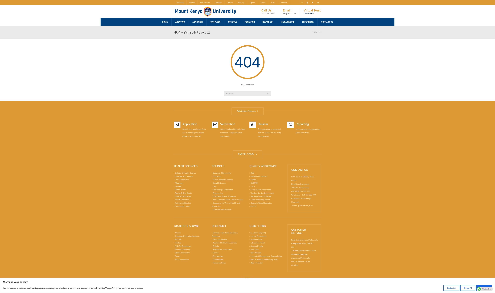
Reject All (468, 288)
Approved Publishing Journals (225, 243)
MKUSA (178, 239)
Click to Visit (309, 14)
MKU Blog (254, 249)
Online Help (311, 251)
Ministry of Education (258, 176)
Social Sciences (219, 183)
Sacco (263, 3)
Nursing (178, 186)
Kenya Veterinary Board (260, 200)
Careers (218, 3)
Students (180, 3)
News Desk (267, 22)
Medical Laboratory (183, 196)
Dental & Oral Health (183, 193)
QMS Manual (255, 253)
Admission (197, 22)
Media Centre (287, 22)
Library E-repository (258, 236)
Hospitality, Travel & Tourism (224, 196)
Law (214, 186)
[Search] (268, 93)
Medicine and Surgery (184, 176)
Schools (232, 22)
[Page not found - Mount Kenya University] (205, 12)
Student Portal (256, 239)
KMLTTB (254, 183)
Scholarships (218, 256)
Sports (177, 256)
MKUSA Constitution (183, 246)
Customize (451, 288)
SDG (273, 3)
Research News (219, 263)
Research (250, 22)
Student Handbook (182, 249)
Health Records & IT (183, 200)
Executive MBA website (222, 210)
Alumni (192, 3)
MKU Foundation (182, 259)
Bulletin (216, 246)
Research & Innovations (222, 249)
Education (217, 176)
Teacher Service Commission (262, 193)
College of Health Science (185, 173)
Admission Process (247, 111)
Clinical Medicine (182, 180)
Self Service (205, 3)
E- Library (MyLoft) (258, 233)
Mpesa (252, 3)
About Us (180, 22)
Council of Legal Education (261, 203)
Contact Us (327, 22)
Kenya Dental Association (260, 190)
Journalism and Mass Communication (228, 200)
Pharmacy (179, 183)
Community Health (182, 206)
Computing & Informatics (223, 190)
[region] (247, 285)
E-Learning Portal (257, 243)
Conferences (218, 259)
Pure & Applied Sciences (223, 180)
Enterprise (308, 22)
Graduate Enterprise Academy (187, 236)
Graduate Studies (220, 239)
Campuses (215, 22)
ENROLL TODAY (247, 154)
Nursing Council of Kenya (260, 196)
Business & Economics (222, 173)
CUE (252, 173)
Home (165, 22)
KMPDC (253, 180)
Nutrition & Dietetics (183, 203)
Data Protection (256, 263)
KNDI (252, 186)
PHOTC (253, 206)
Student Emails (256, 246)
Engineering (218, 193)
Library (230, 3)
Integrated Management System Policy (266, 256)
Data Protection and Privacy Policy (264, 259)
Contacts (283, 3)
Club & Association (182, 253)
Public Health (180, 190)
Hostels (178, 243)
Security (241, 3)
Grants (215, 253)
